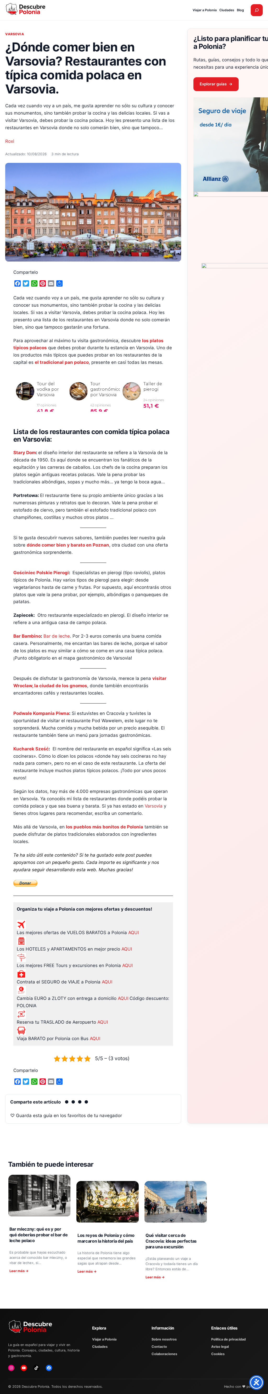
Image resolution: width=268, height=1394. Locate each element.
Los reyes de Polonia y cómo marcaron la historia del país (106, 1238)
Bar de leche (56, 636)
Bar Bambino (27, 636)
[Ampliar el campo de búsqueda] (257, 10)
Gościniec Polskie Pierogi (41, 572)
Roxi (9, 141)
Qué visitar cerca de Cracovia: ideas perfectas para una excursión (171, 1241)
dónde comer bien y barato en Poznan (68, 545)
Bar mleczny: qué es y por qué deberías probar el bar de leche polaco (38, 1234)
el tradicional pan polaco (62, 362)
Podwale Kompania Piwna (41, 713)
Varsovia (14, 34)
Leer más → (19, 1271)
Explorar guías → (216, 84)
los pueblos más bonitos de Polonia (104, 826)
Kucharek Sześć (31, 748)
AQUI (133, 932)
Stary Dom (24, 452)
